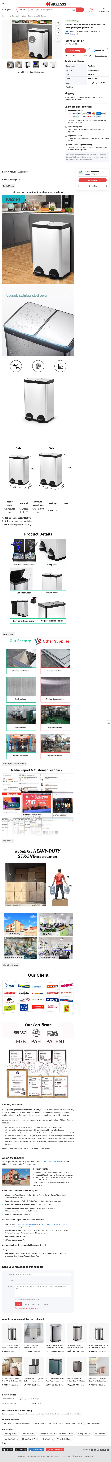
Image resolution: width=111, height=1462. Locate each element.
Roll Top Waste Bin (54, 1423)
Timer (7, 1227)
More (4, 1443)
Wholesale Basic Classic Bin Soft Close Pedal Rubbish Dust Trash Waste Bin (98, 1347)
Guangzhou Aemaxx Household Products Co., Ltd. (87, 31)
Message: (11, 1286)
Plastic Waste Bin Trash (30, 1439)
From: (12, 1275)
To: (13, 1280)
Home (4, 16)
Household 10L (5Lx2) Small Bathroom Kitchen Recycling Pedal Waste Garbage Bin (33, 1381)
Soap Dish (7, 1423)
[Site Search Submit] (80, 9)
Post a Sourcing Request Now (26, 1308)
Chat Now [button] (100, 51)
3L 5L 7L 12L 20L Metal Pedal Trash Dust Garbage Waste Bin (11, 1347)
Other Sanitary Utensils (23, 1423)
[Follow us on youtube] (101, 1450)
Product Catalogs (33, 1399)
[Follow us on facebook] (92, 1450)
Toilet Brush (51, 1224)
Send (18, 1304)
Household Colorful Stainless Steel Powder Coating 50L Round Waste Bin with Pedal (55, 1347)
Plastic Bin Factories (66, 1434)
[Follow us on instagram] (98, 1450)
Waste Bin (20, 1224)
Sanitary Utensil (33, 16)
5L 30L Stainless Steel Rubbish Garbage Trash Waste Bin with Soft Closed (76, 1347)
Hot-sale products (35, 1403)
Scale (44, 1224)
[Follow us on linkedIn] (108, 1450)
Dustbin (43, 16)
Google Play (21, 1450)
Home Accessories (8, 1403)
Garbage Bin (36, 1224)
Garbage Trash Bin (84, 1434)
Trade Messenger (36, 1450)
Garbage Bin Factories (47, 1434)
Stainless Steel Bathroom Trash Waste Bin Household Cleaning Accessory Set (11, 1381)
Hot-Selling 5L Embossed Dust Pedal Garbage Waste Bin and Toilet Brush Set (98, 1381)
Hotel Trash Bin (48, 1439)
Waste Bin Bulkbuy (63, 1439)
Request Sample (101, 56)
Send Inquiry (75, 51)
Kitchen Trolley (61, 1224)
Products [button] (22, 10)
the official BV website (52, 1161)
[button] (3, 3)
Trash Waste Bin (100, 1434)
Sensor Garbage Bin (93, 1423)
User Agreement (67, 1456)
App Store (7, 1450)
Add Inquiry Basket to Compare (32, 72)
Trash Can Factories (28, 1434)
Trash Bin (28, 1224)
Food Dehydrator (15, 1227)
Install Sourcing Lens (56, 1450)
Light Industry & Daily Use (17, 16)
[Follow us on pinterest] (104, 1450)
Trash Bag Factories (10, 1434)
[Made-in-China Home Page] (55, 4)
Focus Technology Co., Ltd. (40, 1456)
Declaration (78, 1456)
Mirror (31, 1227)
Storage (25, 1227)
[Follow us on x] (95, 1450)
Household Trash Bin (11, 1439)
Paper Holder (39, 1423)
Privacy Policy (89, 1456)
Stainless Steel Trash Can (73, 1423)
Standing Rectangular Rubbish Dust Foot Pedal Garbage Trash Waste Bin (75, 1381)
